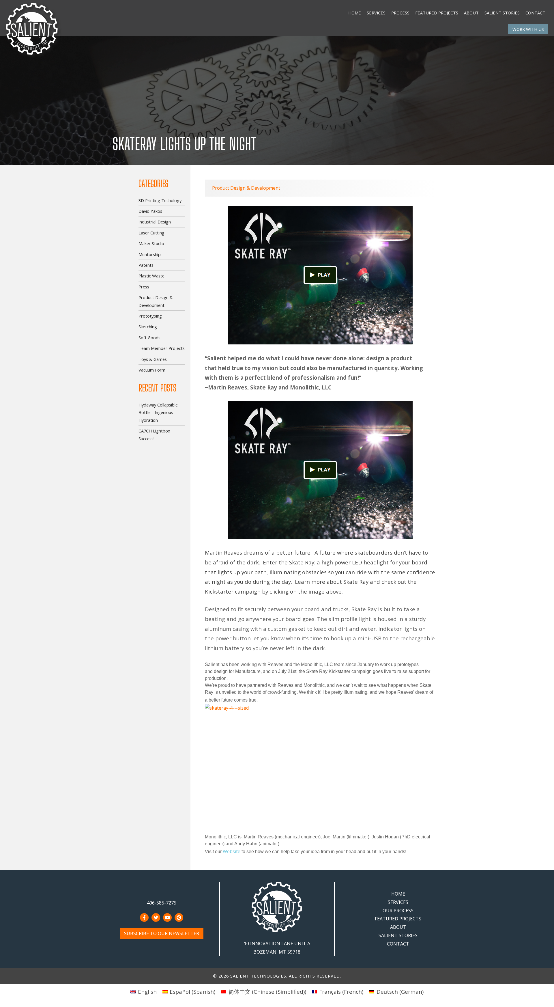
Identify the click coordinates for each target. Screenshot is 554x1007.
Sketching (147, 326)
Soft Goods (149, 337)
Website (232, 851)
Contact (535, 13)
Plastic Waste (151, 276)
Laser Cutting (151, 233)
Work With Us (528, 29)
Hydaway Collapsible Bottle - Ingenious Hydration (158, 412)
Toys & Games (152, 359)
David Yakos (150, 211)
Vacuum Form (151, 370)
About (471, 13)
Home (354, 13)
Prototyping (150, 316)
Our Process (398, 910)
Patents (146, 265)
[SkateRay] (320, 768)
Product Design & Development (246, 188)
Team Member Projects (161, 348)
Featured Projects (436, 13)
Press (143, 287)
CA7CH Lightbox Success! (154, 434)
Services (376, 13)
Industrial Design (154, 222)
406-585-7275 (161, 903)
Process (400, 13)
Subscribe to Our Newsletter (161, 933)
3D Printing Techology (159, 200)
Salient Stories (502, 13)
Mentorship (149, 254)
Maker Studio (151, 243)
